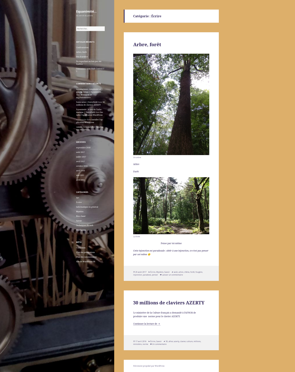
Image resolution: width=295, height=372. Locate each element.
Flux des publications (85, 252)
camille (79, 127)
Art (77, 197)
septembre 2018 (83, 147)
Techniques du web (84, 225)
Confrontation (82, 47)
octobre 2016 (82, 166)
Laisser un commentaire (172, 274)
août (176, 272)
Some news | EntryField (86, 102)
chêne (186, 272)
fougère (199, 272)
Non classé (81, 216)
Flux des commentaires (86, 257)
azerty (176, 341)
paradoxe (147, 274)
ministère (137, 344)
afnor (171, 341)
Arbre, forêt (81, 52)
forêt (192, 272)
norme (145, 344)
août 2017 (80, 152)
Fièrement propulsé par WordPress (148, 366)
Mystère (79, 211)
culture (189, 341)
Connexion (81, 247)
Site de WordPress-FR (85, 261)
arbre (180, 272)
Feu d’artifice (82, 56)
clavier (183, 341)
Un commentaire (159, 344)
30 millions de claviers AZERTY (168, 303)
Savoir (79, 220)
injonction (137, 274)
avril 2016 (80, 170)
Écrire (79, 202)
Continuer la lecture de (147, 323)
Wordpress (81, 230)
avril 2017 (80, 161)
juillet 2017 (81, 157)
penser (155, 274)
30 (167, 341)
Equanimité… (86, 11)
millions (197, 341)
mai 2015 (80, 175)
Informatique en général (87, 207)
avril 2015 (80, 180)
